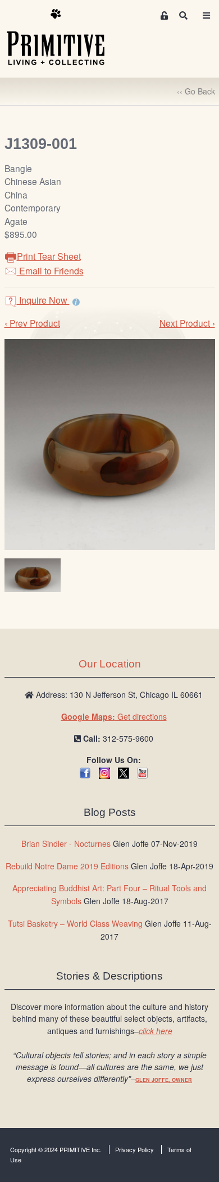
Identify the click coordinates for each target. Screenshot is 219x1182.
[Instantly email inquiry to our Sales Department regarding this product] (76, 301)
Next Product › (187, 323)
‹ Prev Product (32, 323)
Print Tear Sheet (49, 256)
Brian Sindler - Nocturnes (66, 843)
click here (155, 1030)
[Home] (64, 37)
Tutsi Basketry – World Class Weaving (75, 923)
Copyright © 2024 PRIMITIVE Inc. (56, 1149)
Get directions (114, 716)
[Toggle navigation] (206, 15)
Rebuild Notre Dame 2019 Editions (67, 866)
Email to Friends (50, 270)
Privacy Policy (134, 1149)
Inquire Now (43, 300)
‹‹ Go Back (196, 91)
